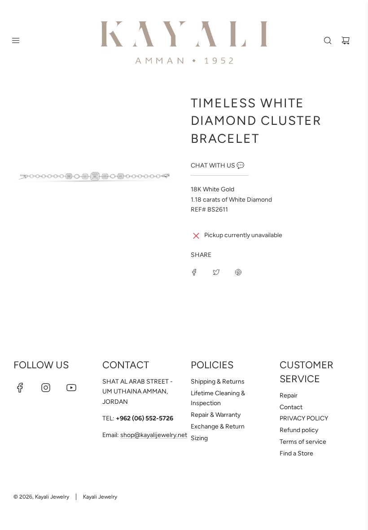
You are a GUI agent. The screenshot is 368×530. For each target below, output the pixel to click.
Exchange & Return (218, 426)
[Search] (328, 40)
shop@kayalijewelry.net (153, 435)
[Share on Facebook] (194, 272)
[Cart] (346, 40)
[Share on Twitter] (216, 272)
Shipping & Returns (218, 381)
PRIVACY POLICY (304, 418)
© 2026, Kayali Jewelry (41, 497)
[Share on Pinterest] (238, 272)
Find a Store (296, 453)
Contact (291, 407)
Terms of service (303, 442)
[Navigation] (15, 40)
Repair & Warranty (216, 415)
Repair (289, 395)
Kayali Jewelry (100, 497)
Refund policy (299, 430)
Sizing (199, 438)
